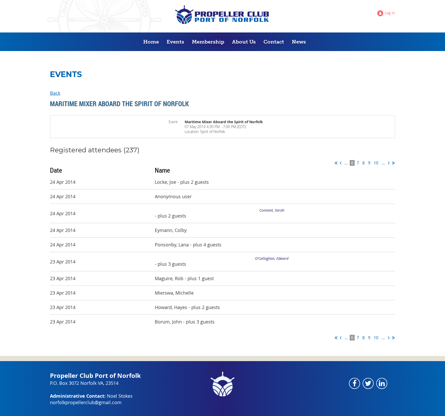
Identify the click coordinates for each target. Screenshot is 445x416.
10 (376, 163)
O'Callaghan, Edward (271, 258)
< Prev (341, 162)
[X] (368, 383)
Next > (389, 162)
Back (55, 93)
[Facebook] (354, 383)
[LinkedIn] (381, 383)
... (346, 163)
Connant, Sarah (271, 210)
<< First (336, 162)
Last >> (393, 162)
